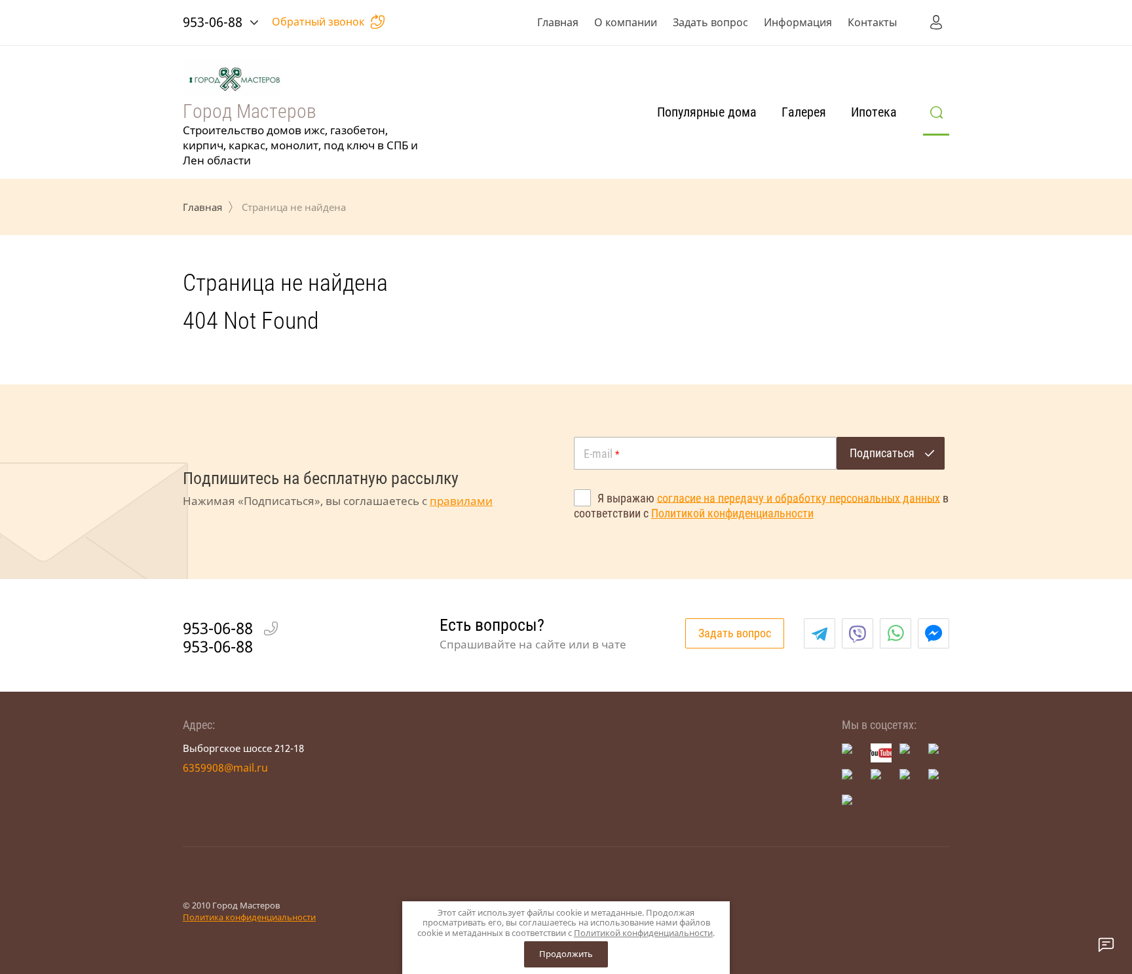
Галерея (804, 112)
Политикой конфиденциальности (732, 513)
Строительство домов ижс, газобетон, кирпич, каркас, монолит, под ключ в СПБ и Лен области (300, 145)
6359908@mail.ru (225, 767)
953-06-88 (212, 22)
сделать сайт (845, 911)
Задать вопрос (710, 22)
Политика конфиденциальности (249, 917)
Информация (798, 22)
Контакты (872, 22)
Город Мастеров (249, 111)
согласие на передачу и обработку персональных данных (798, 497)
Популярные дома (707, 112)
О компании (625, 22)
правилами (461, 500)
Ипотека (874, 112)
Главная (557, 22)
